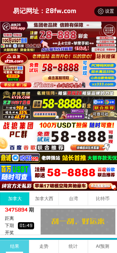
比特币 (103, 199)
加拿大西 (44, 199)
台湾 (73, 199)
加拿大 (15, 199)
